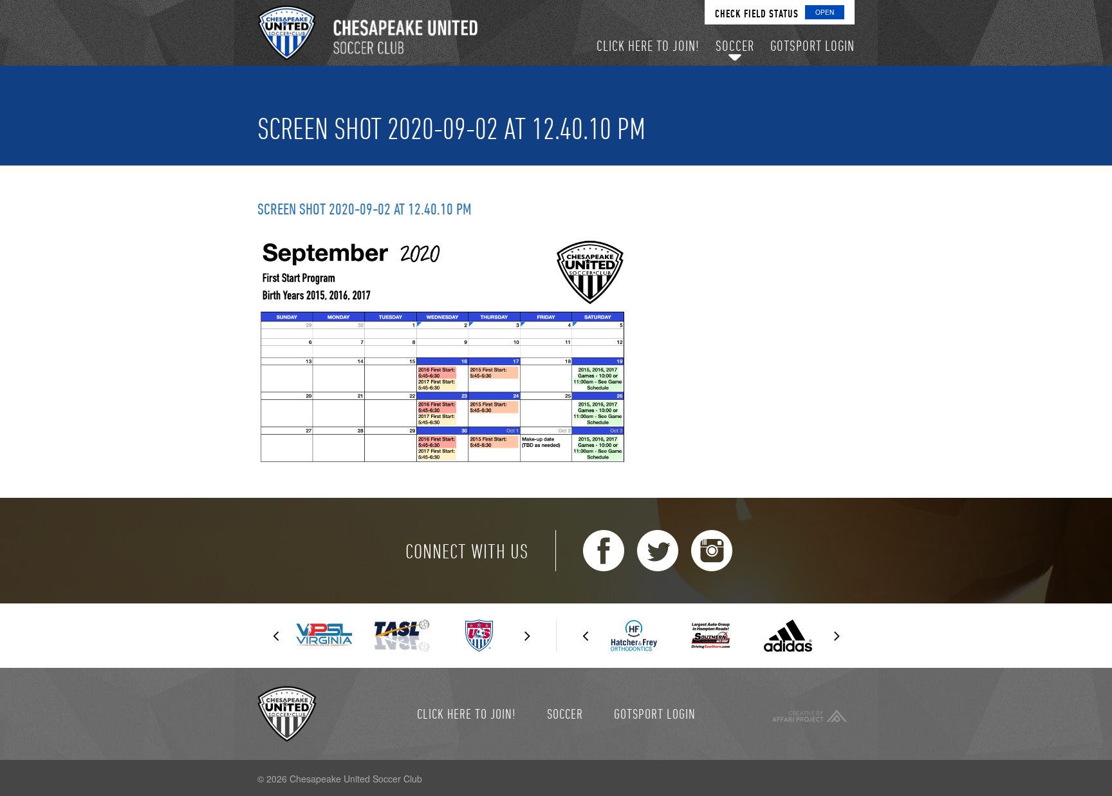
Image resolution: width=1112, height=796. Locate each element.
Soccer (565, 713)
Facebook (603, 550)
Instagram (711, 550)
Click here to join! (466, 713)
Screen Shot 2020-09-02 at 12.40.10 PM (364, 209)
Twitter (657, 550)
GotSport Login (655, 713)
